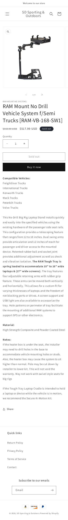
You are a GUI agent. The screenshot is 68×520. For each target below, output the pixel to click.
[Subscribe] (52, 490)
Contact (12, 467)
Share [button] (10, 409)
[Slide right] (42, 95)
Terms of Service (16, 459)
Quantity (7, 136)
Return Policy (15, 442)
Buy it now (34, 167)
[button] (7, 14)
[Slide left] (26, 95)
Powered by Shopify (49, 513)
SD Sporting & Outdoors (28, 513)
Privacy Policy (15, 450)
